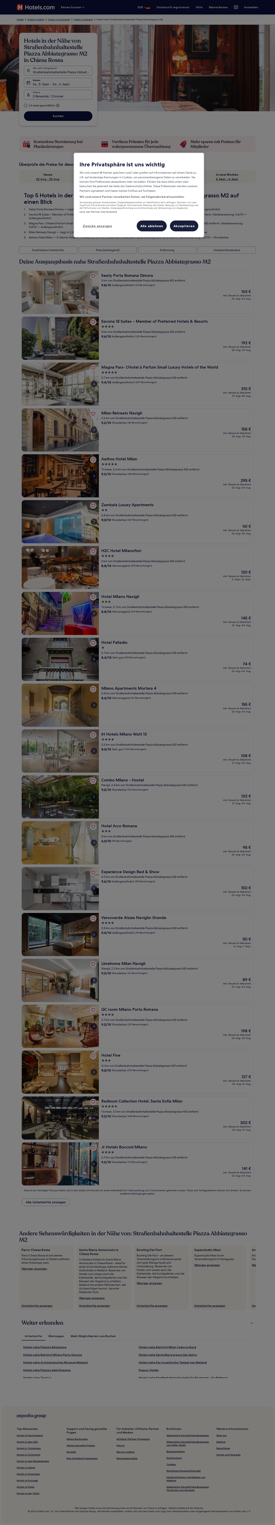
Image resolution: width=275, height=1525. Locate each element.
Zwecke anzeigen (97, 226)
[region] (138, 195)
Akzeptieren (184, 226)
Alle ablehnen (151, 226)
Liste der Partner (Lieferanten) (98, 211)
